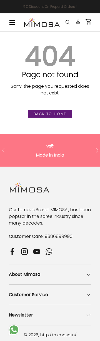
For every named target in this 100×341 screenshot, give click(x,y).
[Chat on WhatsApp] (13, 327)
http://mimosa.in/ (58, 335)
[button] (88, 22)
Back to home (50, 113)
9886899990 (58, 236)
